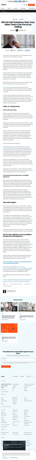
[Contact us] (24, 4)
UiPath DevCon (26, 423)
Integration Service (4, 400)
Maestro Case (15, 399)
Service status (15, 417)
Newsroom (2, 445)
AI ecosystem (15, 385)
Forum (13, 413)
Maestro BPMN (15, 397)
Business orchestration (4, 391)
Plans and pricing (4, 385)
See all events (26, 425)
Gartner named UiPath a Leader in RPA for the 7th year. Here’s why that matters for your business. (8, 317)
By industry (3, 411)
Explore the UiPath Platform (6, 384)
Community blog (15, 414)
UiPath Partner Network (4, 432)
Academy (2, 419)
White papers (26, 411)
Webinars (25, 413)
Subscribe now (6, 366)
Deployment (26, 390)
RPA (13, 388)
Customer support (4, 426)
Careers (2, 442)
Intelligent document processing (29, 384)
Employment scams (27, 445)
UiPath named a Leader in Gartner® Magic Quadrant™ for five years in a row (9, 338)
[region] (18, 455)
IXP (1, 402)
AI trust (25, 388)
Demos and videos (27, 416)
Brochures (25, 414)
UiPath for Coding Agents (28, 400)
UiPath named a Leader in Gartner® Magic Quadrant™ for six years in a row (27, 317)
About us (2, 440)
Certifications (3, 420)
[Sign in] (26, 4)
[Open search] (22, 4)
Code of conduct (26, 442)
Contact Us (16, 376)
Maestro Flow (15, 400)
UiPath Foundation (27, 440)
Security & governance (27, 385)
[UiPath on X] (29, 449)
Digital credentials (4, 422)
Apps (2, 397)
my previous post (8, 87)
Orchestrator (15, 402)
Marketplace (15, 419)
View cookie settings (14, 457)
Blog (13, 423)
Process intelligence (16, 384)
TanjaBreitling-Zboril (22, 30)
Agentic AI (14, 387)
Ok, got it (5, 457)
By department (3, 413)
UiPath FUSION (26, 420)
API (13, 390)
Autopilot (2, 399)
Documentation (15, 411)
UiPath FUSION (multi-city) (28, 422)
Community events (15, 416)
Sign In (23, 376)
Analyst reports (15, 425)
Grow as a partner (15, 434)
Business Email (3, 358)
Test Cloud (26, 399)
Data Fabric (26, 387)
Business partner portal (27, 432)
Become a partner (15, 432)
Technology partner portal (28, 434)
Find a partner (3, 434)
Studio (25, 397)
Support (2, 387)
